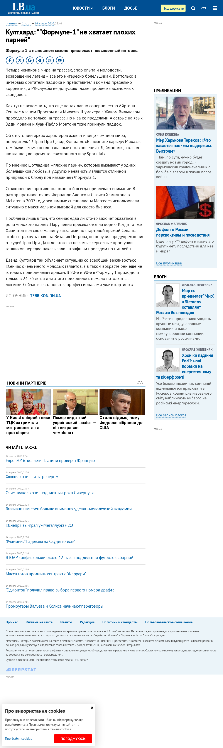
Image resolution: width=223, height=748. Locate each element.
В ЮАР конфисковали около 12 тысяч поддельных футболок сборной (69, 557)
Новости (80, 8)
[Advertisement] (75, 339)
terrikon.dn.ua (45, 295)
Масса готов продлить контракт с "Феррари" (46, 574)
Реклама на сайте (39, 622)
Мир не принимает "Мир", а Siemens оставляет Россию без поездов (185, 301)
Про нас (12, 622)
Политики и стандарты (119, 622)
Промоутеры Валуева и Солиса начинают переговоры (54, 606)
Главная (11, 23)
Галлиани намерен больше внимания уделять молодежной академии (69, 509)
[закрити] (92, 707)
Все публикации (169, 263)
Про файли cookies (18, 738)
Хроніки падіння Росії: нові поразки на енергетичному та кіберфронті (184, 366)
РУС (204, 8)
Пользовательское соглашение (169, 622)
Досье (130, 8)
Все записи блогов (171, 415)
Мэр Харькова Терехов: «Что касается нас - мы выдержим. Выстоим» (184, 145)
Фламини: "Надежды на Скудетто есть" (40, 541)
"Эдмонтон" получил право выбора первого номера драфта (60, 590)
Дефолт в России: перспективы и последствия (183, 232)
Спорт (26, 23)
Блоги (108, 8)
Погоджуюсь (73, 739)
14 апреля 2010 (44, 23)
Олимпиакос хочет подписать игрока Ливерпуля (50, 493)
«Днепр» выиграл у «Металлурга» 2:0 (39, 525)
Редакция (87, 622)
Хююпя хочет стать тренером (32, 476)
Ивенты (66, 622)
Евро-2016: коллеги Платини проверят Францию (50, 460)
